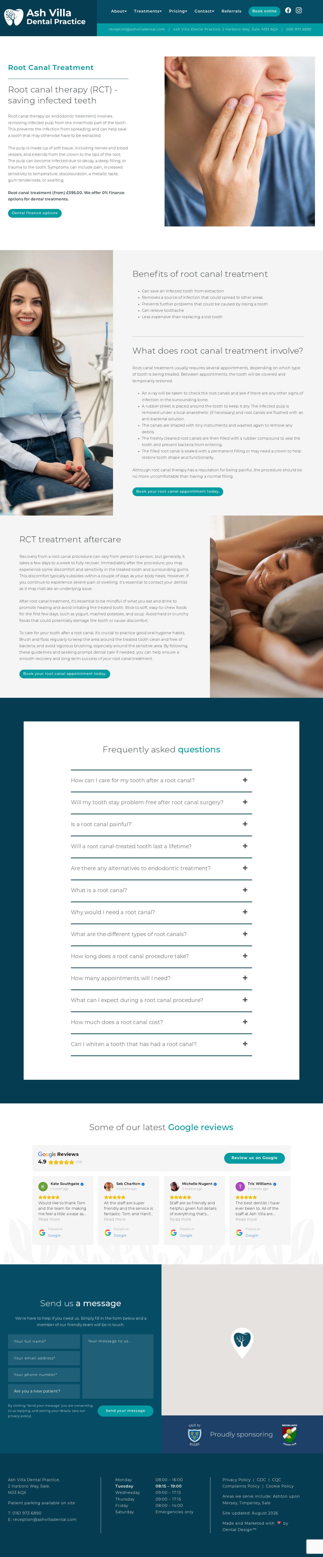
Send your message (125, 1411)
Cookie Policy (280, 1486)
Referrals (231, 11)
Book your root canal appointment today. (177, 492)
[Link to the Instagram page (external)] (302, 11)
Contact (203, 11)
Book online (264, 11)
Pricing (177, 11)
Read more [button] (49, 1220)
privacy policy (19, 1416)
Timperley (249, 1503)
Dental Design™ (240, 1530)
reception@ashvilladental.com (137, 29)
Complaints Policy (241, 1486)
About (117, 11)
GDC (261, 1480)
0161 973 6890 (298, 29)
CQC (276, 1480)
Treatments (146, 11)
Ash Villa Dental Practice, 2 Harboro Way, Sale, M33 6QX (225, 29)
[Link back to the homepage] (48, 18)
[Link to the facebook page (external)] (288, 11)
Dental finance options (35, 213)
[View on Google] (43, 1186)
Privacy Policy (237, 1480)
